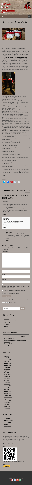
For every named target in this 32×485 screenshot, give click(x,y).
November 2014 (8, 395)
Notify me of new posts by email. (11, 293)
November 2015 (8, 385)
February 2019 (7, 365)
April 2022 (6, 357)
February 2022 (7, 359)
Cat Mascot (6, 324)
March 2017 (7, 380)
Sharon (4, 201)
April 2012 (6, 404)
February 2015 (7, 391)
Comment (5, 251)
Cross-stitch (7, 418)
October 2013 (7, 402)
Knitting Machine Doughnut (11, 320)
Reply (4, 214)
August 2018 (7, 369)
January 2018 (7, 374)
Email (4, 274)
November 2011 (7, 406)
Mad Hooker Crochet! (6, 6)
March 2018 (7, 372)
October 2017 (7, 378)
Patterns (6, 424)
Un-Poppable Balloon (8, 190)
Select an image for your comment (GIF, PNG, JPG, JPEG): (15, 299)
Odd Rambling (7, 422)
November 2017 (8, 376)
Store (13, 443)
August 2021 (7, 361)
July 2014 (6, 399)
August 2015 (7, 387)
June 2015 (6, 389)
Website (4, 279)
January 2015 (7, 393)
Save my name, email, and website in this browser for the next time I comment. (15, 287)
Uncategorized (7, 426)
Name (4, 269)
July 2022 (6, 356)
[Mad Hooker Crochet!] (27, 5)
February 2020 (7, 363)
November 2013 (8, 400)
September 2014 (8, 397)
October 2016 (7, 382)
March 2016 (7, 384)
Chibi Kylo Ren (7, 322)
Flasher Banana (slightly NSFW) (16, 336)
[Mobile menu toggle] (29, 16)
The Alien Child (7, 326)
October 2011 (7, 408)
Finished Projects (8, 420)
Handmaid (6, 319)
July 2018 (6, 371)
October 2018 (7, 367)
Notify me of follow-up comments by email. (14, 290)
